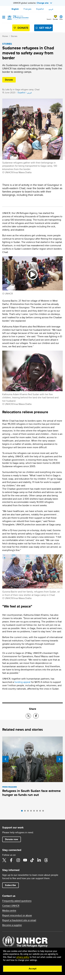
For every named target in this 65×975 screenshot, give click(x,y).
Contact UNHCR (10, 905)
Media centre (9, 910)
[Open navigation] (3, 17)
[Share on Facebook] (36, 716)
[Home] (17, 17)
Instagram (18, 860)
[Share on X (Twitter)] (28, 716)
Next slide (59, 759)
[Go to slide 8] (43, 811)
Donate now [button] (11, 839)
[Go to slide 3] (28, 811)
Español (40, 8)
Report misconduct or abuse (17, 915)
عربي (51, 8)
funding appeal (22, 682)
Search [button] (49, 19)
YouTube (25, 860)
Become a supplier (12, 925)
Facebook (11, 860)
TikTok (32, 860)
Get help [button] (45, 28)
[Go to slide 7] (40, 811)
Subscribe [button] (10, 885)
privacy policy (22, 957)
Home (5, 36)
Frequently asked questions (16, 901)
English (15, 8)
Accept (32, 968)
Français (27, 8)
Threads (46, 860)
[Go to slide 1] (22, 811)
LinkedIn (39, 860)
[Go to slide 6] (37, 811)
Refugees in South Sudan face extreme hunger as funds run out (31, 792)
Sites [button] (61, 19)
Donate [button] (55, 19)
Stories (14, 36)
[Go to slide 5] (34, 811)
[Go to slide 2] (25, 811)
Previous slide (5, 759)
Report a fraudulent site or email (19, 920)
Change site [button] (43, 2)
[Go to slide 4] (31, 811)
